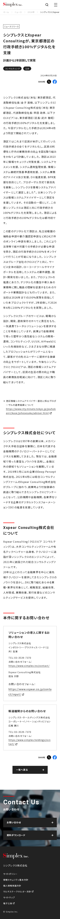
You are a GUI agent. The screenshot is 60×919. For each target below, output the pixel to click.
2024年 (31, 12)
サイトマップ (9, 897)
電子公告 (8, 903)
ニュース (18, 12)
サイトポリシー (10, 874)
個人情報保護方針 (12, 886)
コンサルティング (12, 68)
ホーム (6, 12)
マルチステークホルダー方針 (17, 892)
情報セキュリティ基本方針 (15, 880)
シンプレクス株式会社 (12, 4)
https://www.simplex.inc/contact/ (28, 665)
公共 (27, 68)
